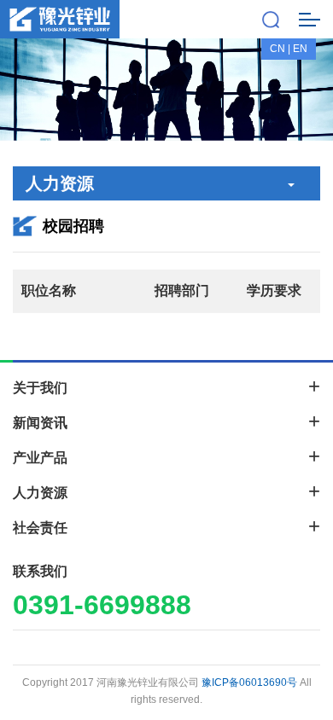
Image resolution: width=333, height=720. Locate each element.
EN (300, 49)
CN (277, 49)
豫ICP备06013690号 (249, 682)
